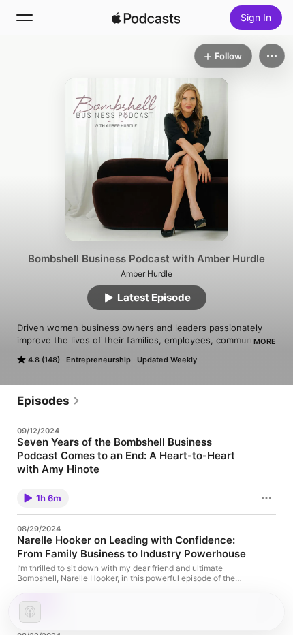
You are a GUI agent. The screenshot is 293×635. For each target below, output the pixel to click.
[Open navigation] (25, 18)
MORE (264, 341)
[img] (146, 18)
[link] (48, 400)
